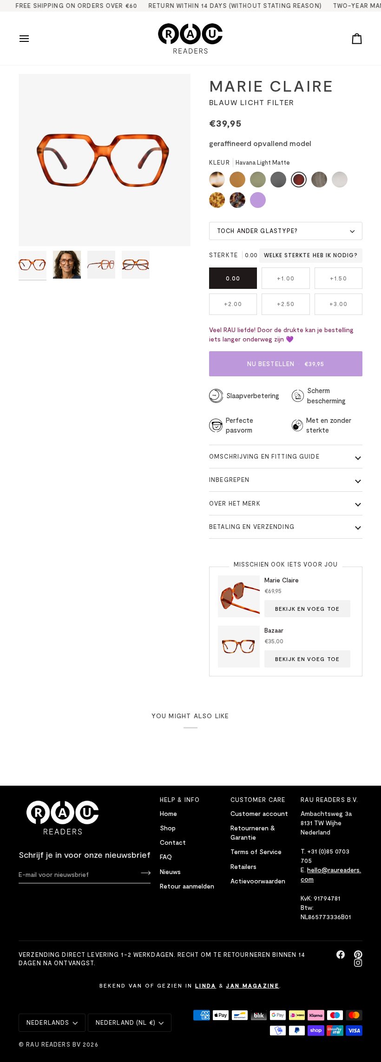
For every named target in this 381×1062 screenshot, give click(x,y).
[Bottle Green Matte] (260, 182)
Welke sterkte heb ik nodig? (311, 255)
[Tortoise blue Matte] (240, 202)
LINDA (206, 985)
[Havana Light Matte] (301, 182)
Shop (168, 828)
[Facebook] (340, 954)
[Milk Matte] (342, 182)
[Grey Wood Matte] (321, 182)
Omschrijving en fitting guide (264, 456)
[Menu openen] (32, 38)
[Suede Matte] (240, 182)
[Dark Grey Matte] (280, 182)
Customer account (259, 813)
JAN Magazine (252, 985)
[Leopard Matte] (219, 202)
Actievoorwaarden (257, 881)
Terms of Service (256, 851)
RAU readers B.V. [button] (329, 799)
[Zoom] (36, 228)
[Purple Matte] (258, 202)
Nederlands (47, 1022)
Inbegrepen (229, 479)
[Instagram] (358, 963)
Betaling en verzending (252, 526)
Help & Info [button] (180, 799)
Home (168, 813)
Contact (173, 842)
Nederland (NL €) (126, 1022)
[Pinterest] (358, 954)
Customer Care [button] (258, 799)
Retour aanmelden (187, 886)
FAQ (166, 857)
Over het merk (235, 503)
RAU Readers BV (53, 1044)
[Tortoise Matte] (219, 182)
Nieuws (170, 871)
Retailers (243, 866)
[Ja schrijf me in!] (143, 873)
